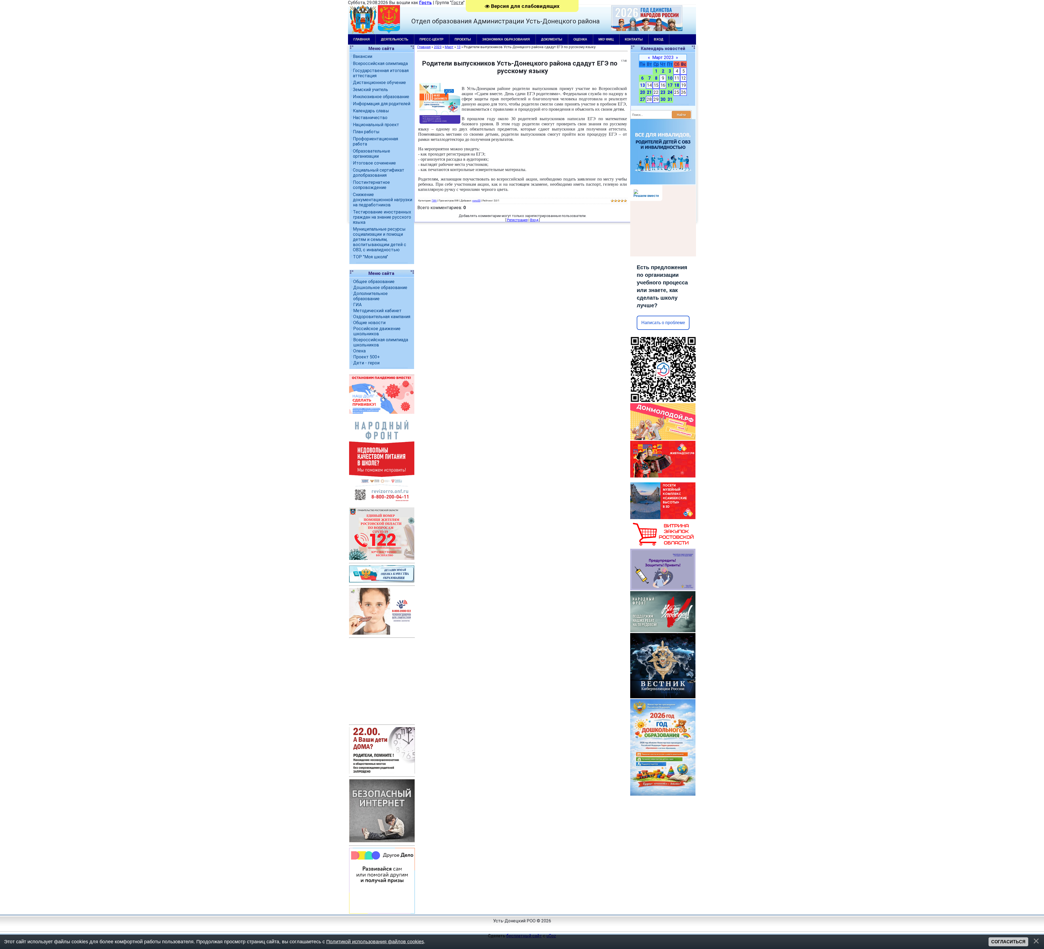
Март (449, 47)
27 (642, 99)
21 (649, 92)
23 (662, 92)
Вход (658, 39)
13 (642, 85)
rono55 (476, 200)
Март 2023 (663, 57)
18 (676, 85)
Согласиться (1008, 941)
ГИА (357, 304)
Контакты (634, 39)
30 (662, 99)
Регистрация (517, 220)
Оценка (580, 39)
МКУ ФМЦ (606, 39)
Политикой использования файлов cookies (375, 941)
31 (669, 99)
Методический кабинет (377, 310)
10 (669, 78)
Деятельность (394, 39)
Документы (551, 39)
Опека (359, 350)
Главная (361, 39)
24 (669, 92)
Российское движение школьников (376, 331)
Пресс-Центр (431, 39)
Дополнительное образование (370, 296)
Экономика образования (506, 39)
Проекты (463, 39)
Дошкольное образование (380, 287)
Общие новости (369, 322)
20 (642, 92)
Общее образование (373, 281)
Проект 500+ (366, 356)
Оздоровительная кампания (381, 316)
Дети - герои (366, 362)
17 (669, 85)
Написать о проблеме (663, 322)
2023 (438, 47)
